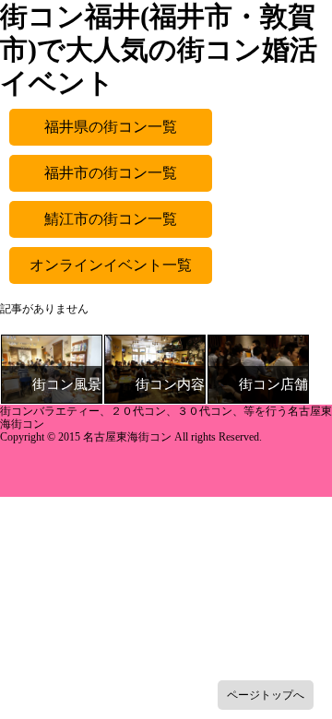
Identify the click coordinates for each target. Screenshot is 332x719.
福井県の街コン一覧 (110, 127)
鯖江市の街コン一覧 (110, 219)
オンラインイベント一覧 (111, 265)
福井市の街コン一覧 (110, 173)
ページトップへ (265, 695)
